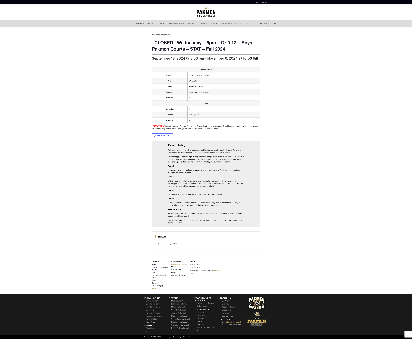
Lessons (139, 23)
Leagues (150, 23)
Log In (258, 2)
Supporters (226, 310)
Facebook (201, 312)
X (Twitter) (201, 318)
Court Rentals (225, 23)
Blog (198, 330)
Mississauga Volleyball (180, 301)
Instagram (201, 315)
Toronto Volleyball (178, 313)
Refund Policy (151, 319)
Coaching (150, 328)
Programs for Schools (205, 303)
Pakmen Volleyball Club (179, 264)
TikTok (199, 321)
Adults (213, 23)
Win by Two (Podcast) (206, 327)
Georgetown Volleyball (180, 319)
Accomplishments (229, 307)
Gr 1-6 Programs (152, 301)
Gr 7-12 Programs (153, 304)
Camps (161, 23)
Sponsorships (227, 316)
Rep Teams (191, 23)
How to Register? (153, 307)
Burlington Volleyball (179, 322)
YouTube (200, 324)
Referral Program (153, 313)
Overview (225, 304)
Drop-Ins (238, 23)
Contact (273, 23)
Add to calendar (163, 136)
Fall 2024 (155, 288)
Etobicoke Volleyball (179, 316)
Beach (203, 23)
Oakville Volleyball (178, 310)
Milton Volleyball (178, 307)
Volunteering (151, 331)
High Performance (175, 23)
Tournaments (262, 23)
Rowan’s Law (151, 322)
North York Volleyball (180, 328)
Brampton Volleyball (179, 304)
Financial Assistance (154, 316)
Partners (225, 313)
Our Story (226, 301)
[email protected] (234, 322)
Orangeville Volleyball (180, 325)
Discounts (150, 310)
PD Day (249, 23)
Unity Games (202, 306)
